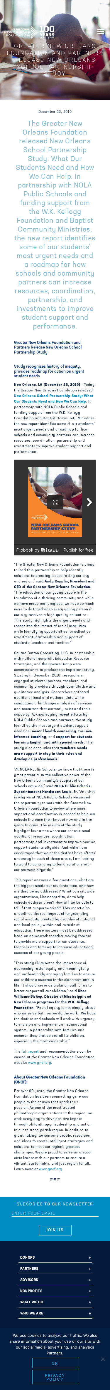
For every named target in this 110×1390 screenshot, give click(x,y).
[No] (103, 1359)
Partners (29, 1269)
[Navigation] (100, 31)
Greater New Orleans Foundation (29, 31)
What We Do (31, 1302)
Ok (55, 1363)
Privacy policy (55, 1377)
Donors (27, 1258)
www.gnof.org (39, 1063)
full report (30, 1052)
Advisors (29, 1280)
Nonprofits (31, 1291)
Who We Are (31, 1313)
